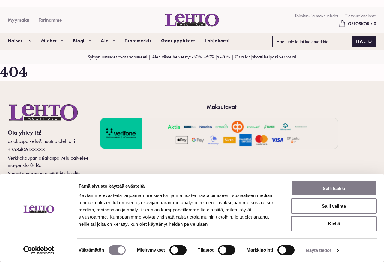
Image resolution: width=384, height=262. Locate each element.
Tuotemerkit (138, 40)
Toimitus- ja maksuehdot (316, 16)
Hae (361, 41)
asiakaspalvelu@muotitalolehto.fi (41, 141)
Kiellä (334, 223)
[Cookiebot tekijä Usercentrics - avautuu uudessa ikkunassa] (39, 250)
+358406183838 (26, 149)
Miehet (49, 40)
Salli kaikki (334, 188)
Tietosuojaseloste (360, 16)
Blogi (79, 40)
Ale (104, 40)
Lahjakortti (217, 40)
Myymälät (18, 20)
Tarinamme (50, 20)
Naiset (15, 40)
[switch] (178, 250)
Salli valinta (334, 206)
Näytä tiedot (318, 250)
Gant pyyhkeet (178, 40)
